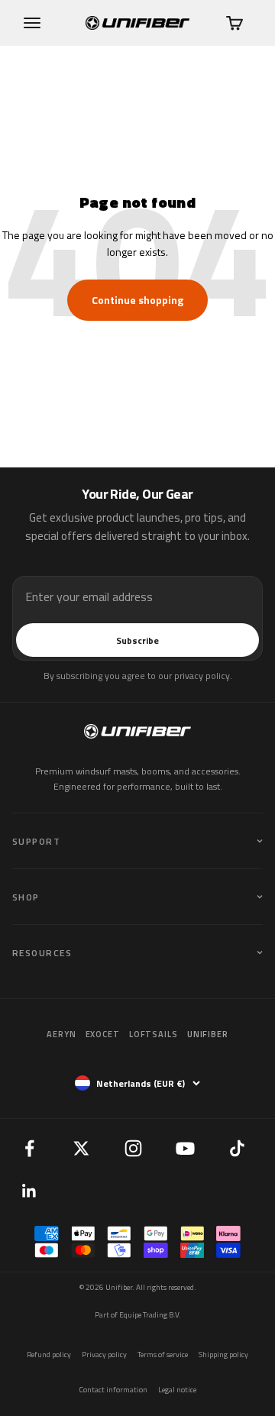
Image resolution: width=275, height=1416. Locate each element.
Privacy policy (104, 1354)
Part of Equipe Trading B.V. (138, 1315)
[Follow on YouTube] (185, 1148)
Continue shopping (137, 300)
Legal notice (177, 1389)
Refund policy (49, 1354)
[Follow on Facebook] (29, 1148)
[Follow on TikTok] (237, 1148)
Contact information (113, 1389)
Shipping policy (223, 1354)
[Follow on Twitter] (81, 1148)
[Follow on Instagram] (133, 1148)
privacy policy (202, 675)
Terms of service (163, 1354)
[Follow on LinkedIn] (29, 1190)
